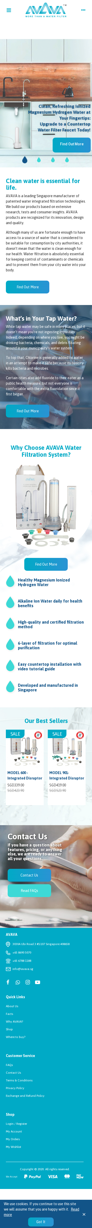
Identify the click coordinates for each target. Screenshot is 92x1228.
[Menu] (9, 10)
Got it (40, 1222)
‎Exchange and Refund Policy (25, 1096)
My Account (14, 1131)
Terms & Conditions (19, 1080)
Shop (9, 1029)
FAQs (9, 1065)
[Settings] (83, 10)
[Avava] (46, 10)
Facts (9, 1014)
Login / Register (16, 1124)
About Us (12, 1006)
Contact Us (13, 1072)
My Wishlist (13, 1147)
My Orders (13, 1139)
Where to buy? (15, 1037)
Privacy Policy (15, 1088)
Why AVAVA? (14, 1021)
